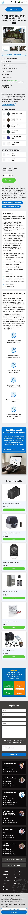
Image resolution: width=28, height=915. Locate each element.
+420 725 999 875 (9, 851)
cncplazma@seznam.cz (11, 771)
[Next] (25, 48)
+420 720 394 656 (9, 820)
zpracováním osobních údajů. (14, 742)
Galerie (5, 877)
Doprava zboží (17, 874)
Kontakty (5, 889)
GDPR (15, 880)
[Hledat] (11, 2)
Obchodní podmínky (18, 871)
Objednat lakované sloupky (11, 206)
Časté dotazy (6, 880)
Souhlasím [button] (14, 912)
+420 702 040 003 (9, 783)
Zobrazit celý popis (8, 104)
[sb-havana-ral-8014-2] (14, 48)
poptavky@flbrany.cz (10, 853)
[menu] (25, 2)
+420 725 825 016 (9, 769)
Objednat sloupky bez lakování (12, 202)
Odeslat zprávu (14, 754)
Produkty (5, 871)
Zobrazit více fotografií (14, 54)
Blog (4, 886)
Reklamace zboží (17, 877)
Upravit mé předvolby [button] (14, 909)
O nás (4, 883)
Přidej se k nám (17, 883)
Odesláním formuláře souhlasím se (15, 741)
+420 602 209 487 (9, 835)
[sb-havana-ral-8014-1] (14, 35)
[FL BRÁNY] (3, 2)
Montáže (5, 874)
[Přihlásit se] (15, 2)
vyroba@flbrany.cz (9, 837)
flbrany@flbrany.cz (9, 804)
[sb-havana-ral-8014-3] (22, 48)
